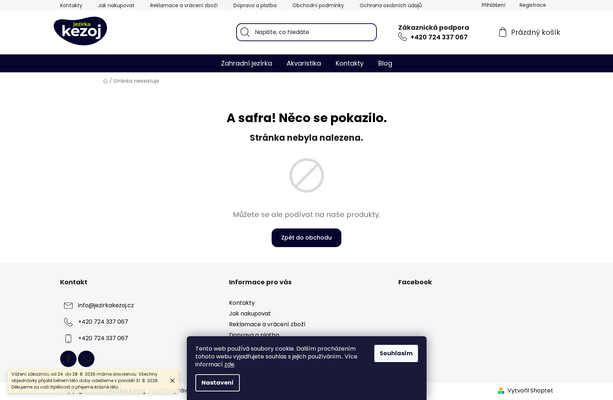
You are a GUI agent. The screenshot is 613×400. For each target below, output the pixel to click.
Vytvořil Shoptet (530, 391)
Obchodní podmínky (318, 5)
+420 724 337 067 (439, 37)
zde (229, 364)
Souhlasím (396, 353)
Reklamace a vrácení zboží (184, 5)
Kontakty (71, 5)
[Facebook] (68, 359)
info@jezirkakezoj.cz (106, 305)
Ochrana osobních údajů (391, 5)
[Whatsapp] (86, 359)
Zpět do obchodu (306, 237)
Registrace (533, 5)
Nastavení (217, 383)
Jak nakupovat (116, 5)
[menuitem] (246, 63)
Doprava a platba (255, 5)
